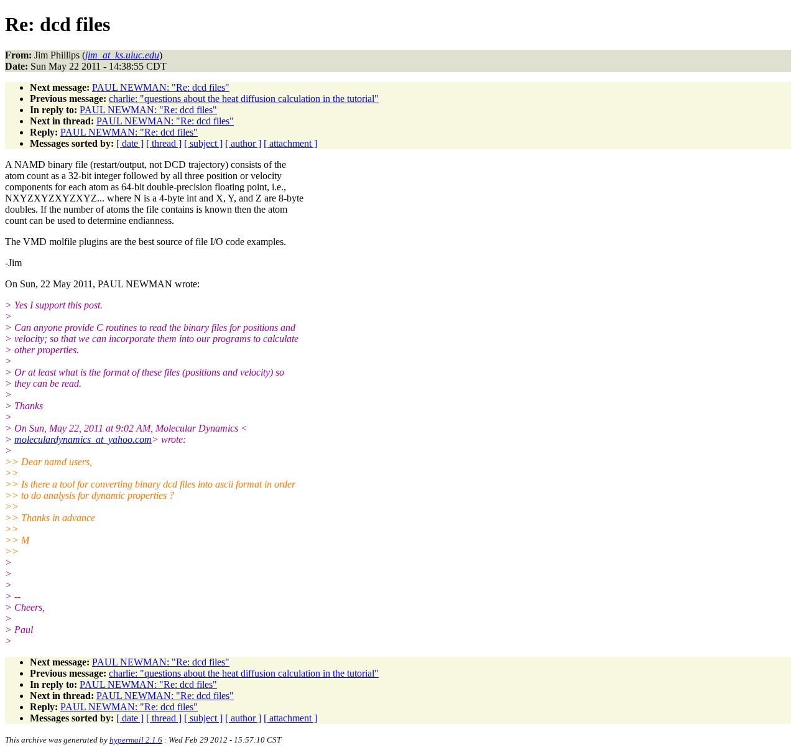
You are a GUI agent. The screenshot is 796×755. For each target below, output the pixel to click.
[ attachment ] (290, 143)
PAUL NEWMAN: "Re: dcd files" (160, 87)
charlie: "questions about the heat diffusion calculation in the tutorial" (244, 98)
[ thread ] (164, 143)
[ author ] (243, 143)
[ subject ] (203, 143)
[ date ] (130, 143)
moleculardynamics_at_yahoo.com (83, 439)
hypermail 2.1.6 (135, 739)
